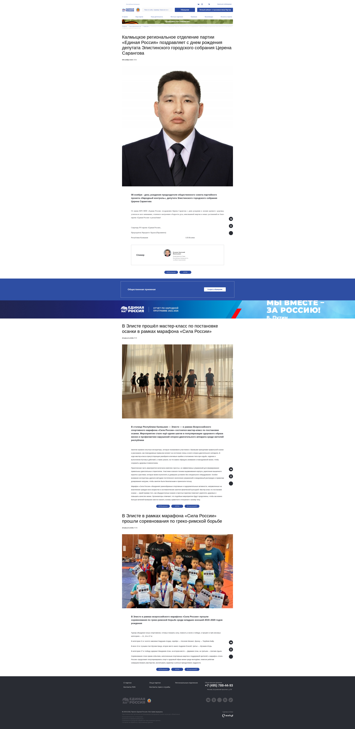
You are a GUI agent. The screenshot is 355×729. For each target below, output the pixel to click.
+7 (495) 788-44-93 (219, 685)
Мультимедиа (209, 16)
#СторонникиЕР (192, 506)
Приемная (194, 16)
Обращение (185, 10)
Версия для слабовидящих (224, 4)
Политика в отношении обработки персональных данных (141, 720)
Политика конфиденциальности (132, 718)
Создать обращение (214, 289)
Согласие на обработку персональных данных (137, 722)
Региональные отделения (186, 683)
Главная (124, 26)
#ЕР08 (185, 272)
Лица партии (139, 16)
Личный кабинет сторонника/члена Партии (215, 10)
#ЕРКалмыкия (171, 272)
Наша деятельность (157, 16)
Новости (146, 26)
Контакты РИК (129, 687)
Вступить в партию (226, 16)
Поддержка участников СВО (177, 21)
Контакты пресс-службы (159, 687)
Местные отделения (177, 16)
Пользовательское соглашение (132, 717)
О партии (125, 16)
